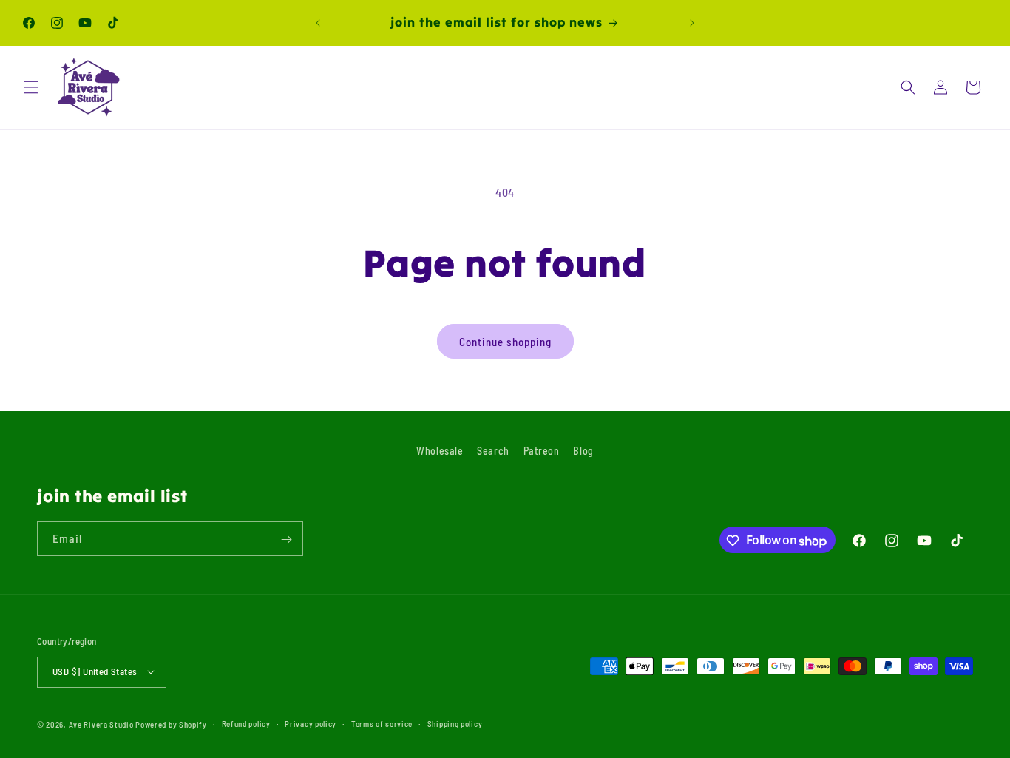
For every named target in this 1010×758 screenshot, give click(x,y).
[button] (31, 87)
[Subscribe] (286, 539)
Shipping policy (455, 723)
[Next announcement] (692, 23)
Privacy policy (310, 723)
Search (493, 450)
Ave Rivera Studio (101, 723)
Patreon (541, 450)
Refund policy (246, 723)
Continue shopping (505, 341)
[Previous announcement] (318, 23)
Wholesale (439, 450)
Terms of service (382, 723)
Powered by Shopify (171, 723)
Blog (583, 450)
